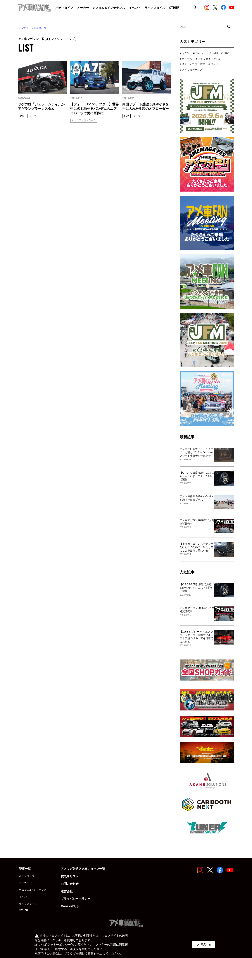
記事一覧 (42, 28)
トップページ (26, 28)
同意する (203, 944)
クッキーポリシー (59, 944)
